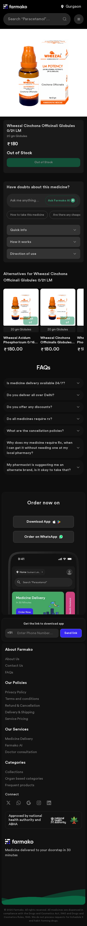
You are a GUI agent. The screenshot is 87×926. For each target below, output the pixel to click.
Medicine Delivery (19, 739)
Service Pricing (16, 719)
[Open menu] (79, 19)
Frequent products (19, 785)
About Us (12, 659)
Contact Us (14, 665)
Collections (14, 772)
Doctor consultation (21, 752)
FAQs (9, 672)
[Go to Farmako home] (15, 6)
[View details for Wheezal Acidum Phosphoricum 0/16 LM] (21, 307)
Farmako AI (13, 745)
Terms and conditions (22, 699)
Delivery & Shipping (19, 712)
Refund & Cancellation (22, 705)
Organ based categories (24, 778)
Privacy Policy (15, 692)
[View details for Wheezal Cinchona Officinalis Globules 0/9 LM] (58, 307)
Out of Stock (43, 162)
